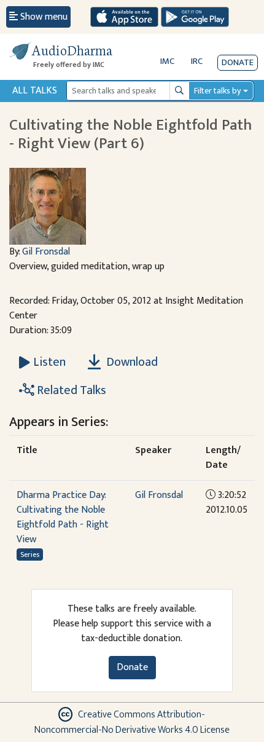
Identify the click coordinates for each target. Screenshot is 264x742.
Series (29, 554)
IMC (167, 61)
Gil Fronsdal (46, 251)
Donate (238, 62)
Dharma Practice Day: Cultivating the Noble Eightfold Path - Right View (63, 517)
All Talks (34, 90)
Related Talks (70, 390)
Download (131, 362)
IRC (197, 61)
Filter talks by (217, 91)
